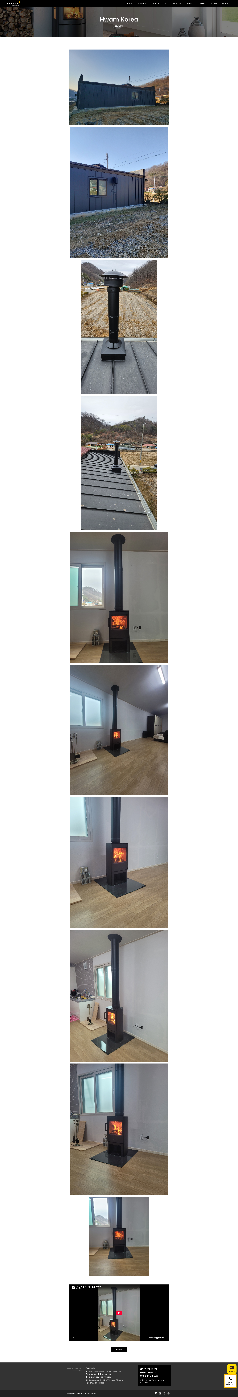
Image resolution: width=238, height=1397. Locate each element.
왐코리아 (130, 3)
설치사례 (214, 3)
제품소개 (156, 3)
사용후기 (203, 3)
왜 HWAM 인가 (143, 3)
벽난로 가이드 (177, 3)
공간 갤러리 (190, 3)
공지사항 (225, 3)
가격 (165, 3)
